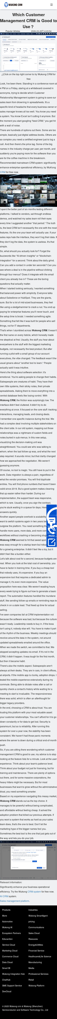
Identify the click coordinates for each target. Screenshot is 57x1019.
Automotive (7, 921)
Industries (33, 909)
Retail (31, 979)
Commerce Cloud (10, 956)
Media (31, 968)
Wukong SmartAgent (38, 915)
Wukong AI (7, 927)
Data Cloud (7, 962)
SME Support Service (12, 985)
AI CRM (4, 896)
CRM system (34, 891)
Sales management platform (14, 901)
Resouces (33, 938)
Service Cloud (8, 944)
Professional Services (38, 973)
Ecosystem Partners (11, 933)
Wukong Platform (36, 985)
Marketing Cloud (9, 950)
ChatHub (6, 979)
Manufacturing (35, 962)
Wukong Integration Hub (13, 973)
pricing (31, 921)
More (4, 915)
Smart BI (6, 968)
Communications (36, 927)
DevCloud (6, 991)
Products (6, 909)
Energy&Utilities (35, 944)
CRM (2, 172)
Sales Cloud (34, 933)
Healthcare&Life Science (39, 956)
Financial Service (36, 950)
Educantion (7, 938)
